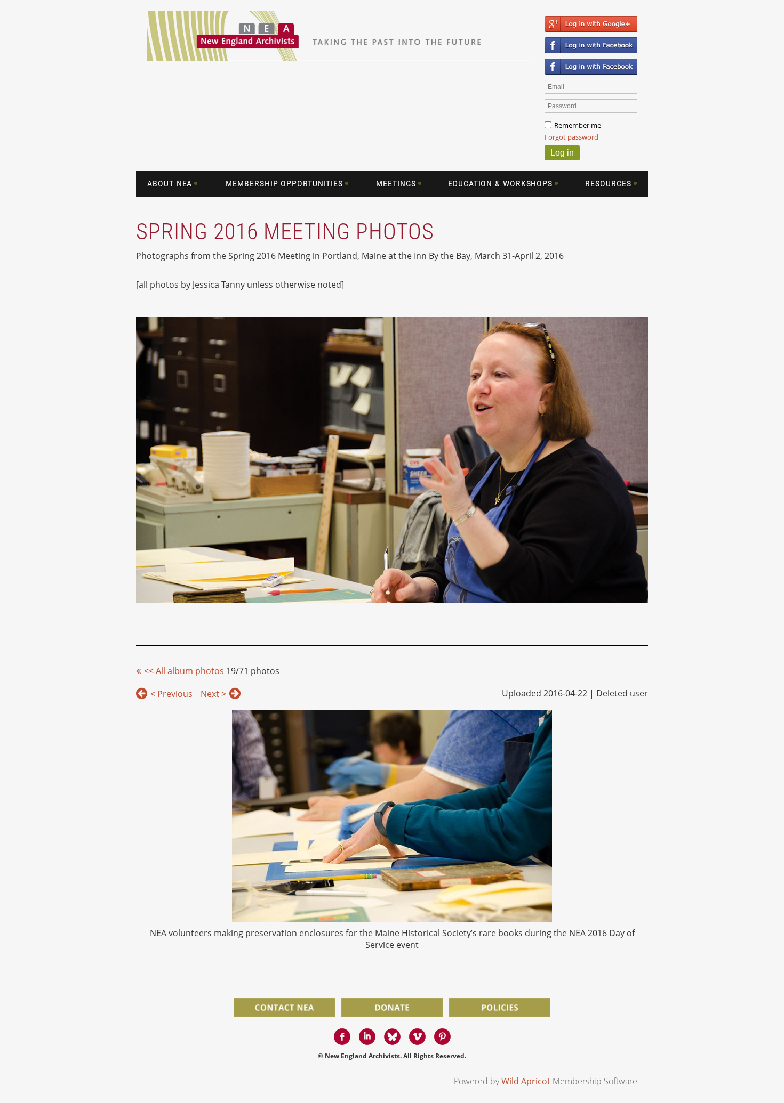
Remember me (577, 125)
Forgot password (571, 137)
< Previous (171, 694)
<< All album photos (184, 671)
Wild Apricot (525, 1081)
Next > (213, 694)
